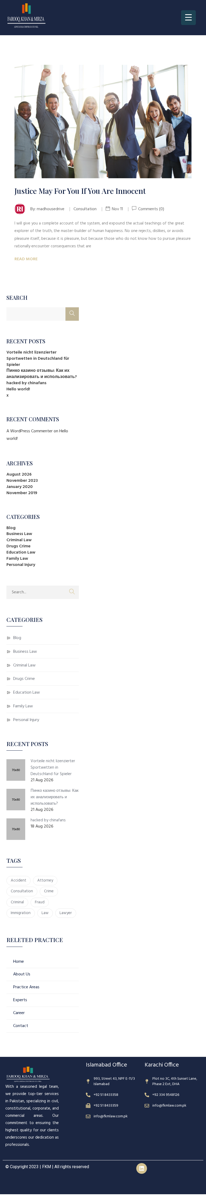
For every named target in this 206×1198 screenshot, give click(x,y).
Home (18, 961)
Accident (18, 880)
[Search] (72, 314)
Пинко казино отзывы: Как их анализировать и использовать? (41, 373)
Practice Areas (26, 987)
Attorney (45, 880)
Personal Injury (20, 564)
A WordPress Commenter (29, 431)
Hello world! (18, 389)
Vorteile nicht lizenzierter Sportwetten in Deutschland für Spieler (37, 358)
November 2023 (22, 480)
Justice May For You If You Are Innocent (80, 191)
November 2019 (21, 493)
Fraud (40, 902)
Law (45, 913)
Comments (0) (150, 209)
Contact (20, 1025)
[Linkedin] (141, 1168)
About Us (21, 974)
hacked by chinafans (26, 383)
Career (19, 1013)
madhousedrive (50, 209)
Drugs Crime (18, 546)
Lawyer (66, 913)
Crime (49, 891)
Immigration (21, 913)
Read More (26, 259)
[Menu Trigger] (188, 17)
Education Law (20, 552)
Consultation (22, 891)
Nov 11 (117, 209)
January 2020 (19, 486)
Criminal (17, 902)
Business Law (19, 533)
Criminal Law (19, 540)
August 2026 (19, 474)
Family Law (17, 558)
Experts (20, 1000)
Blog (11, 528)
